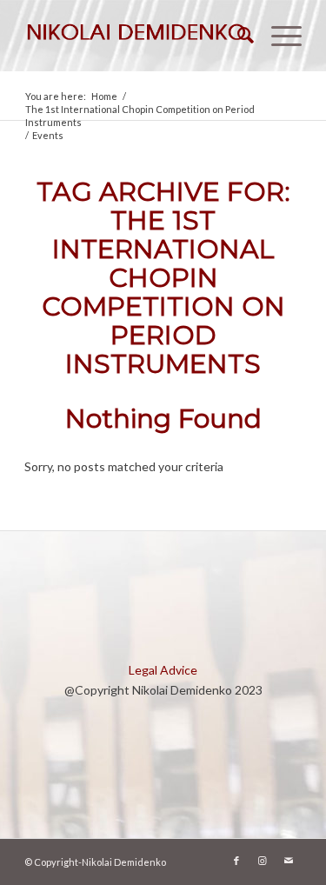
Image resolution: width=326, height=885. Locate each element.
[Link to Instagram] (262, 861)
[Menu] (278, 35)
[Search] (237, 35)
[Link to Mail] (289, 861)
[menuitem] (237, 35)
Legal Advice (163, 669)
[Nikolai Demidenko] (135, 35)
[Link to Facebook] (236, 861)
